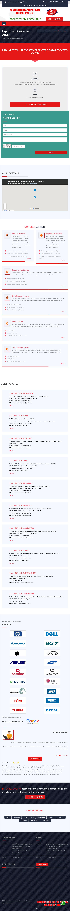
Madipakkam (41, 817)
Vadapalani (17, 817)
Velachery (51, 817)
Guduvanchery (35, 820)
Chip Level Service (19, 234)
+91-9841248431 (54, 19)
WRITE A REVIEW (42, 864)
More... (29, 258)
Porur (25, 817)
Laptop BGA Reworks (54, 234)
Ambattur (61, 817)
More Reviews (34, 758)
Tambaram (24, 820)
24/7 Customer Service (20, 348)
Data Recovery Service (20, 296)
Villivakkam (46, 820)
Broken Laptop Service (20, 270)
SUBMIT (51, 152)
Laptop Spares (17, 322)
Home (50, 31)
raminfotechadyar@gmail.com (35, 97)
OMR (32, 817)
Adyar (8, 817)
